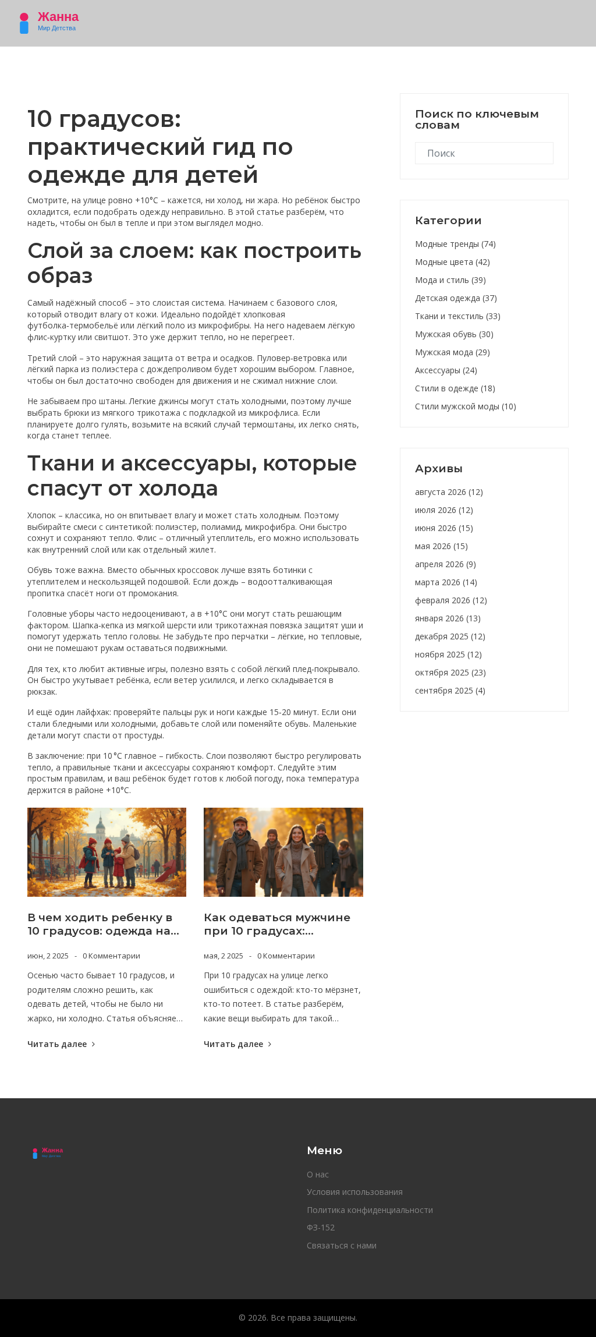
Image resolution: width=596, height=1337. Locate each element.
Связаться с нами (342, 1245)
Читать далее (58, 1043)
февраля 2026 (451, 600)
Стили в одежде (455, 388)
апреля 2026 (445, 564)
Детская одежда (456, 297)
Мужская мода (452, 352)
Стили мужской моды (465, 406)
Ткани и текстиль (458, 315)
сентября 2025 (450, 690)
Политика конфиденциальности (370, 1209)
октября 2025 (450, 672)
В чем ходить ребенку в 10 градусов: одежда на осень (99, 924)
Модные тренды (455, 243)
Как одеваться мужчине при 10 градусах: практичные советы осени (277, 924)
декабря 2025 (450, 636)
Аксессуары (446, 370)
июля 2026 (444, 509)
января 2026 (448, 618)
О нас (318, 1174)
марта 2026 (446, 582)
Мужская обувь (454, 333)
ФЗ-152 (321, 1227)
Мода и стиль (450, 279)
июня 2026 (444, 527)
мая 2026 (441, 545)
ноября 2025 (448, 654)
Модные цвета (452, 261)
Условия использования (355, 1191)
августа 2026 (449, 491)
